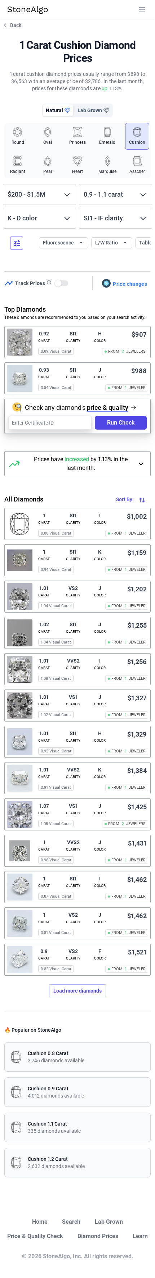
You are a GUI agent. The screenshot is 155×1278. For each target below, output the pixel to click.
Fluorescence (59, 243)
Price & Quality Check (35, 1236)
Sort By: (125, 499)
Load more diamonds (77, 991)
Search (71, 1221)
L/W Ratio (107, 243)
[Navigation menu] (142, 10)
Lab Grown (109, 1221)
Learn (140, 1236)
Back (15, 25)
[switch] (61, 283)
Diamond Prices (98, 1236)
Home (40, 1221)
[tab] (58, 110)
